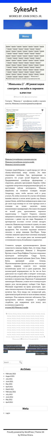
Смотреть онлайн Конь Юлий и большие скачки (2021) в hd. (14, 348)
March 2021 (10, 389)
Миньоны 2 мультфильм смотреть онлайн (19, 162)
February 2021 (11, 392)
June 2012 (9, 397)
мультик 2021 (10, 307)
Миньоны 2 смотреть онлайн (15, 164)
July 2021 (9, 379)
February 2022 (11, 374)
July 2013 (9, 394)
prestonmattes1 (32, 97)
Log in (8, 413)
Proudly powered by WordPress (20, 432)
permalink (35, 339)
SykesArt (25, 9)
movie (13, 46)
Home (8, 46)
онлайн (25, 307)
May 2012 (9, 399)
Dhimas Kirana (27, 435)
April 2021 (9, 387)
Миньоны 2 (19, 307)
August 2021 (10, 376)
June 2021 (9, 381)
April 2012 (9, 402)
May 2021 (9, 384)
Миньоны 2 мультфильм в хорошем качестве (21, 159)
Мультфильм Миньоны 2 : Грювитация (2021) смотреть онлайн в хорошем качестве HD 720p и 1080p (37, 350)
